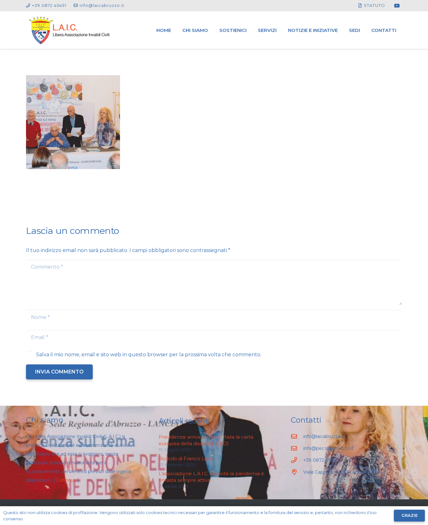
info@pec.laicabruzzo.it (328, 448)
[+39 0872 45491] (297, 460)
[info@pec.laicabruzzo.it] (297, 448)
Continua (66, 480)
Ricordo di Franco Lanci (186, 458)
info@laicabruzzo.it (323, 436)
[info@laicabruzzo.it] (297, 436)
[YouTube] (397, 6)
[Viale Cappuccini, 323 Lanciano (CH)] (297, 472)
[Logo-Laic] (69, 30)
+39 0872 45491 (320, 460)
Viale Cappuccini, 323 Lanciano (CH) (341, 472)
